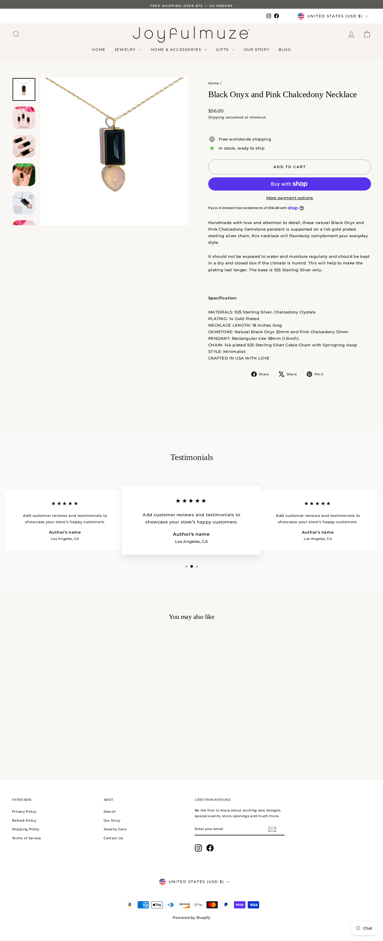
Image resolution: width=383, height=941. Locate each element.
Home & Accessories (177, 49)
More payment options (289, 197)
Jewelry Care (115, 829)
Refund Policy (24, 820)
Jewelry (126, 49)
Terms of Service (26, 838)
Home (98, 49)
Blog (285, 49)
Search (110, 811)
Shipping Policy (25, 829)
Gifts (223, 49)
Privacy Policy (24, 811)
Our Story (257, 49)
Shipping (216, 117)
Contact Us (113, 838)
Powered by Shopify (191, 917)
